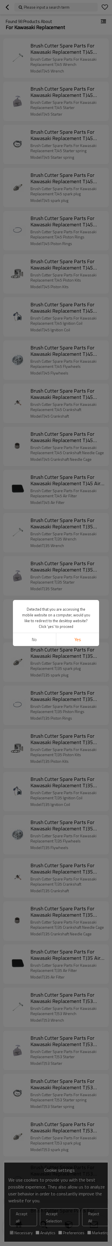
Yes (77, 639)
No (34, 639)
